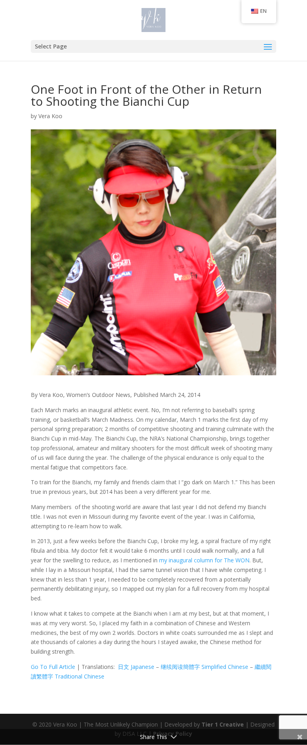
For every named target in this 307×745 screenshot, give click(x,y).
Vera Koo (50, 116)
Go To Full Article (53, 666)
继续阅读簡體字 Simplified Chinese (204, 666)
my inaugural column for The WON (204, 560)
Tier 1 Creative (222, 724)
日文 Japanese (136, 666)
